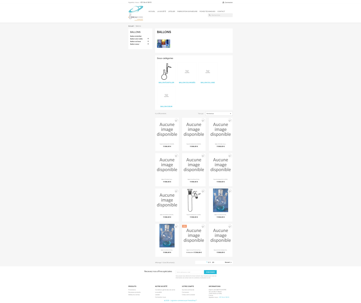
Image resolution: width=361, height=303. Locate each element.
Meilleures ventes (134, 295)
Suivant (228, 262)
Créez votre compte (188, 295)
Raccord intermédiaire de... (221, 250)
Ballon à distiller (136, 36)
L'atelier (171, 11)
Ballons (135, 32)
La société (161, 11)
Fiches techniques (207, 11)
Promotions (132, 290)
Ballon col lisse (135, 41)
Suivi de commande (188, 290)
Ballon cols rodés (136, 39)
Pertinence (219, 113)
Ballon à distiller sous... (220, 144)
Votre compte (188, 286)
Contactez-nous (160, 297)
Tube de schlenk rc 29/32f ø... (193, 144)
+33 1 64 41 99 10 (145, 2)
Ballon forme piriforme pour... (194, 250)
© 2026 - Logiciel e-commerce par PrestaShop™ (180, 300)
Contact (221, 11)
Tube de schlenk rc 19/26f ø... (167, 144)
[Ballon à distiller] (166, 71)
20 (213, 262)
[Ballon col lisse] (207, 71)
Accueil (152, 11)
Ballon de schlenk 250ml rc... (167, 214)
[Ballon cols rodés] (187, 71)
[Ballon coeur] (166, 95)
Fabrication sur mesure (187, 11)
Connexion (185, 292)
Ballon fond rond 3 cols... (194, 179)
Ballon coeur (134, 44)
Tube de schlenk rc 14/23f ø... (220, 179)
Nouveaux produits (134, 292)
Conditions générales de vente (165, 290)
